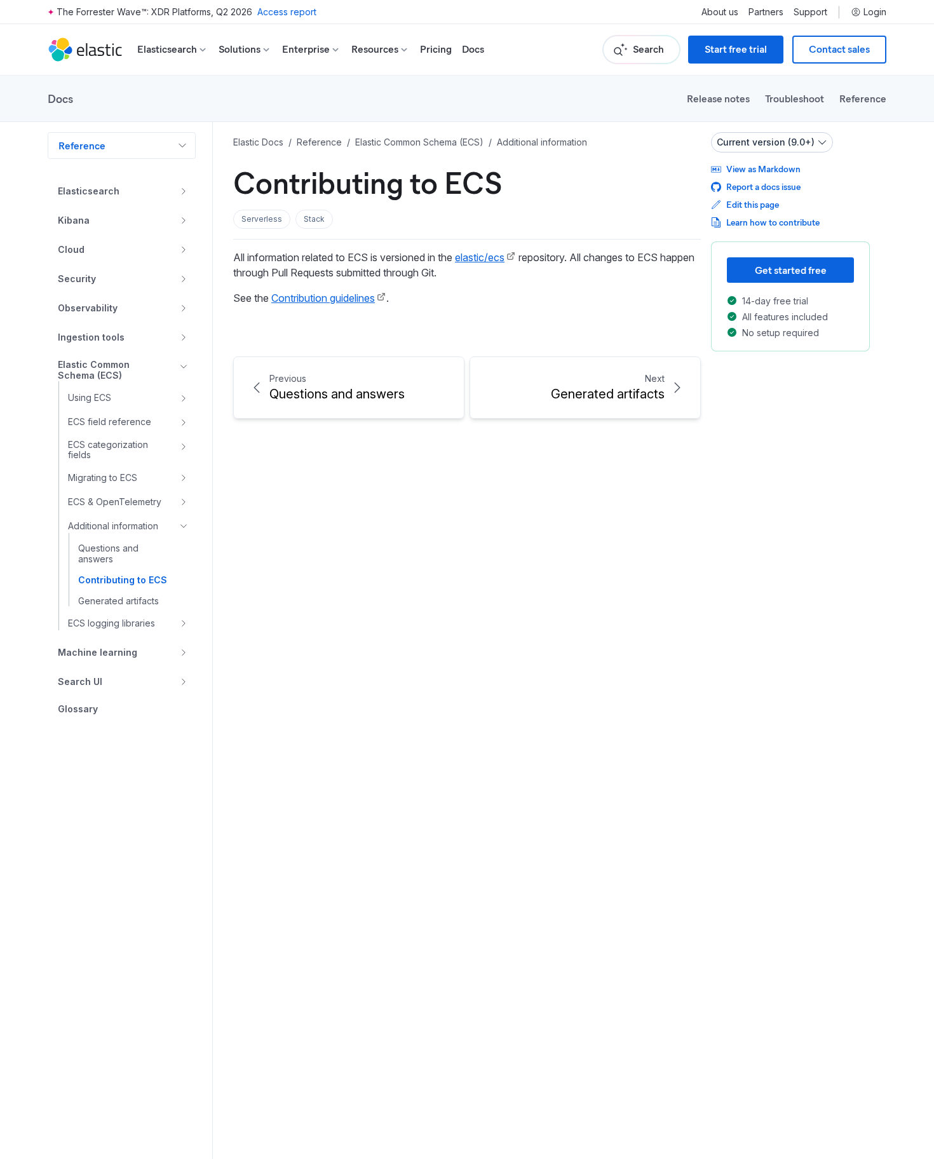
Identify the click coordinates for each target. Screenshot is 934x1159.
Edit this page (752, 204)
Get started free (791, 269)
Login (874, 12)
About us (719, 12)
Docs (473, 49)
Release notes (718, 98)
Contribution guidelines (323, 298)
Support (810, 12)
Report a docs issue (763, 186)
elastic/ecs (479, 257)
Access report (286, 11)
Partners (765, 12)
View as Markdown (763, 169)
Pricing (436, 49)
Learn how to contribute (773, 222)
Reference (862, 98)
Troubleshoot (794, 98)
